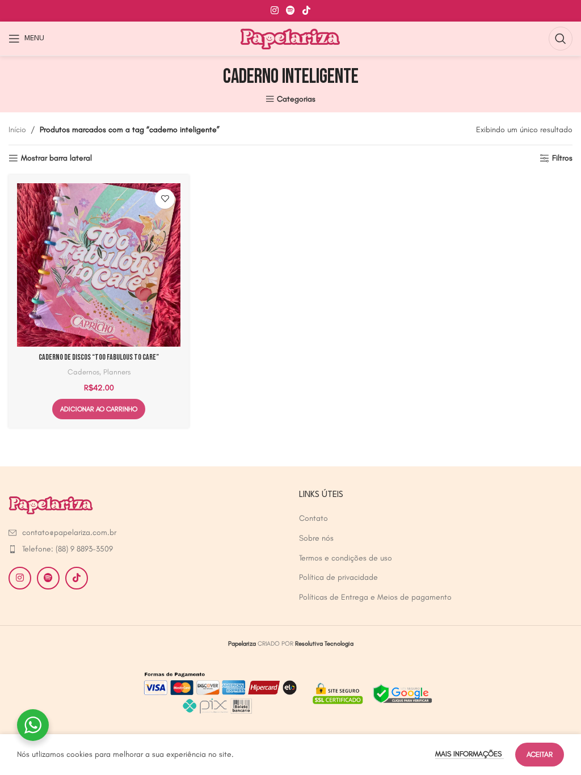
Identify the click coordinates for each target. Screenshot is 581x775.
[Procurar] (560, 38)
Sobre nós (316, 538)
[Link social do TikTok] (306, 10)
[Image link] (51, 504)
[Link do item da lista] (74, 533)
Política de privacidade (338, 577)
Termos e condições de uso (345, 558)
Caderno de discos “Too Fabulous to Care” (99, 357)
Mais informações (469, 753)
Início (17, 129)
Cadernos (83, 371)
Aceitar (540, 754)
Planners (116, 371)
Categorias (296, 99)
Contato (313, 518)
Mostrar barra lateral (56, 158)
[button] (98, 409)
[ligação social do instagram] (274, 10)
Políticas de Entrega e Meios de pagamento (375, 597)
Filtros (562, 158)
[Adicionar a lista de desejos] (165, 199)
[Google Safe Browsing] (371, 692)
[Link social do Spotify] (290, 10)
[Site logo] (291, 38)
